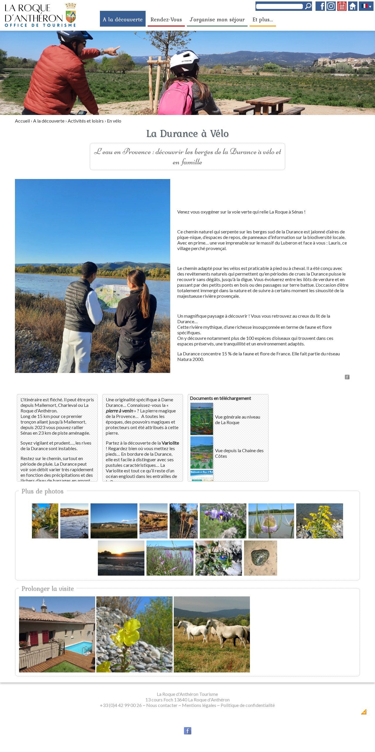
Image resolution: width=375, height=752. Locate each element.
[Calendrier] (342, 9)
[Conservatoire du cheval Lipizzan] (212, 634)
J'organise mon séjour (217, 19)
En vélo (114, 120)
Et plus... (263, 19)
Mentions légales (199, 705)
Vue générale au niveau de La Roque (237, 419)
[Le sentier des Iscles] (134, 634)
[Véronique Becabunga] (218, 574)
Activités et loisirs (86, 120)
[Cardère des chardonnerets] (271, 536)
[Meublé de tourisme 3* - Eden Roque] (57, 634)
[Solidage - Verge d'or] (319, 536)
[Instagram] (331, 9)
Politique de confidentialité (248, 705)
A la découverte (123, 19)
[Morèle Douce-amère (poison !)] (223, 536)
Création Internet (348, 713)
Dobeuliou (329, 713)
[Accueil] (352, 9)
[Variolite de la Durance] (260, 574)
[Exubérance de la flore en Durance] (169, 574)
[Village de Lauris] (114, 536)
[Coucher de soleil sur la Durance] (121, 574)
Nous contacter (162, 705)
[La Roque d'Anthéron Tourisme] (40, 26)
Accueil (22, 120)
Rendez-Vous (166, 19)
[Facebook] (320, 9)
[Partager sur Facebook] (347, 377)
